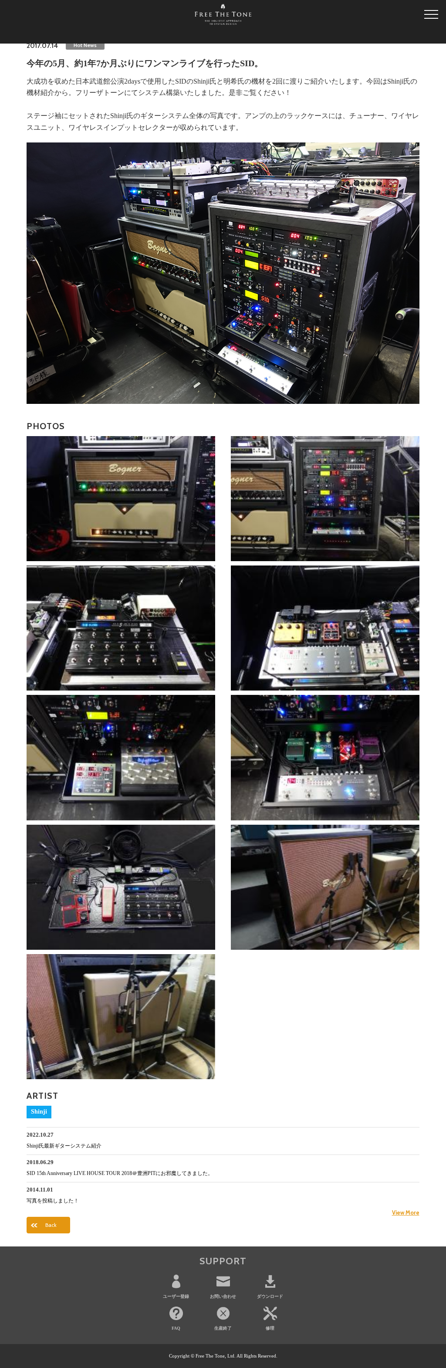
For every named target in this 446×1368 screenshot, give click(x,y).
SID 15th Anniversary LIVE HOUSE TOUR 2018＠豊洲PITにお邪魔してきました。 (120, 1173)
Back (51, 1225)
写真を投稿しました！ (53, 1201)
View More (405, 1212)
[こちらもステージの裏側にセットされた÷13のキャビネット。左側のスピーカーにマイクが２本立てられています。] (121, 1016)
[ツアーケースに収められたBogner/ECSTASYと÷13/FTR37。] (121, 498)
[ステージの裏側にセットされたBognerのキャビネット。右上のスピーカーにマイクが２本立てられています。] (325, 887)
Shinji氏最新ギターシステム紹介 (64, 1146)
